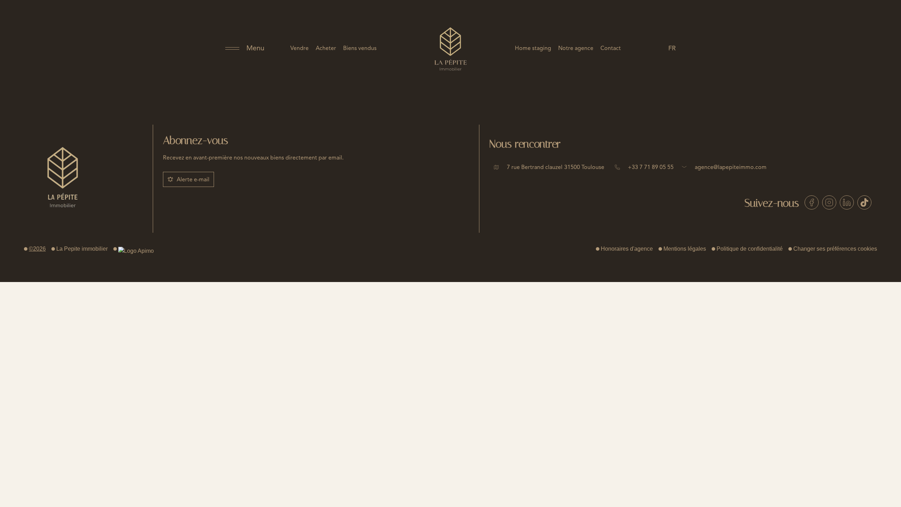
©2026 (37, 249)
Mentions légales (684, 249)
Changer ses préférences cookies (835, 249)
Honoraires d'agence (627, 249)
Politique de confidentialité (750, 249)
